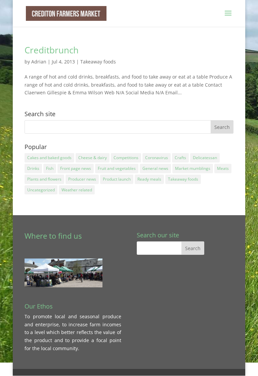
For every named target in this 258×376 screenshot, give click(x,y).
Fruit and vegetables (117, 168)
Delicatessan (205, 157)
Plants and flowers (44, 179)
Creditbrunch (52, 50)
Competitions (126, 157)
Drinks (33, 168)
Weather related (76, 190)
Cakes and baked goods (49, 157)
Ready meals (149, 179)
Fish (49, 168)
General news (155, 168)
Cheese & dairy (92, 157)
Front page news (75, 168)
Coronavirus (156, 157)
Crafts (180, 157)
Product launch (117, 179)
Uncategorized (41, 190)
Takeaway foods (98, 61)
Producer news (82, 179)
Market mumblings (192, 168)
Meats (223, 168)
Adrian (38, 61)
